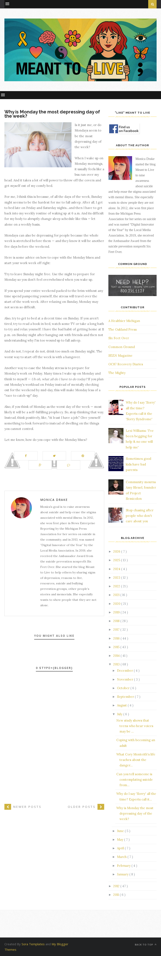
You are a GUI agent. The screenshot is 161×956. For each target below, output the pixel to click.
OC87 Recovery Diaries (125, 364)
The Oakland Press (122, 329)
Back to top (144, 944)
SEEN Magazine (120, 356)
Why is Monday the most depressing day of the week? (134, 813)
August (122, 705)
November (125, 679)
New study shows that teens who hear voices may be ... (134, 726)
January (123, 874)
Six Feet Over (118, 338)
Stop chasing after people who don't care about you (139, 515)
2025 (117, 560)
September (126, 697)
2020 (117, 604)
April (121, 848)
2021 (116, 595)
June (121, 831)
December (125, 671)
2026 (117, 551)
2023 (117, 578)
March (122, 857)
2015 (116, 647)
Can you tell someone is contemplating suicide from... (134, 779)
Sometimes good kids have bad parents (138, 464)
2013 (117, 664)
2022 (117, 586)
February (124, 866)
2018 (116, 621)
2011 (116, 895)
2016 (117, 638)
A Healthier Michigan (124, 321)
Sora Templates (33, 944)
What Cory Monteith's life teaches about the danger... (135, 759)
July (120, 714)
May (120, 840)
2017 (116, 630)
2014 (117, 656)
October (123, 688)
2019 (117, 612)
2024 (117, 569)
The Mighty (117, 373)
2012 (116, 886)
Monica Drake (54, 500)
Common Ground (121, 347)
